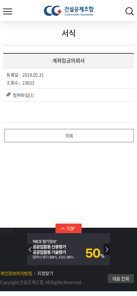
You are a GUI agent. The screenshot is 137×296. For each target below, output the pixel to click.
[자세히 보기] (68, 249)
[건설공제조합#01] (69, 11)
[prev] (30, 249)
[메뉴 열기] (7, 9)
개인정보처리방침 (16, 273)
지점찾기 (45, 273)
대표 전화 (120, 278)
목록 (69, 135)
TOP (71, 228)
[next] (107, 249)
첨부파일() (23, 95)
